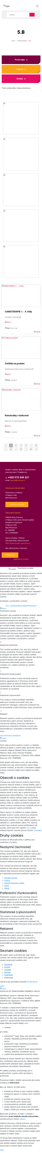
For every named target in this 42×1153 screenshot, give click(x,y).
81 (31, 449)
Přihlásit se (10, 555)
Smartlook (8, 975)
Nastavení (32, 606)
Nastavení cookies (21, 559)
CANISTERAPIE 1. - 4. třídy (18, 311)
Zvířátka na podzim (15, 363)
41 (11, 449)
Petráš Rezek (32, 982)
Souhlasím (16, 735)
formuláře (37, 830)
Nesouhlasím (23, 606)
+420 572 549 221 (18, 477)
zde (27, 828)
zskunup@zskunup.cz (17, 480)
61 (21, 449)
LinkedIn (7, 970)
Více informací (6, 735)
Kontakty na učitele (17, 504)
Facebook (8, 964)
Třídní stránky (22, 41)
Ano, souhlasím (12, 606)
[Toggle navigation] (37, 6)
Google (7, 967)
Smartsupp (8, 977)
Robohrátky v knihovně (17, 415)
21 (36, 445)
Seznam (7, 972)
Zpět (2, 986)
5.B (30, 41)
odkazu (22, 1119)
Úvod (13, 41)
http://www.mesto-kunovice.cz (17, 543)
